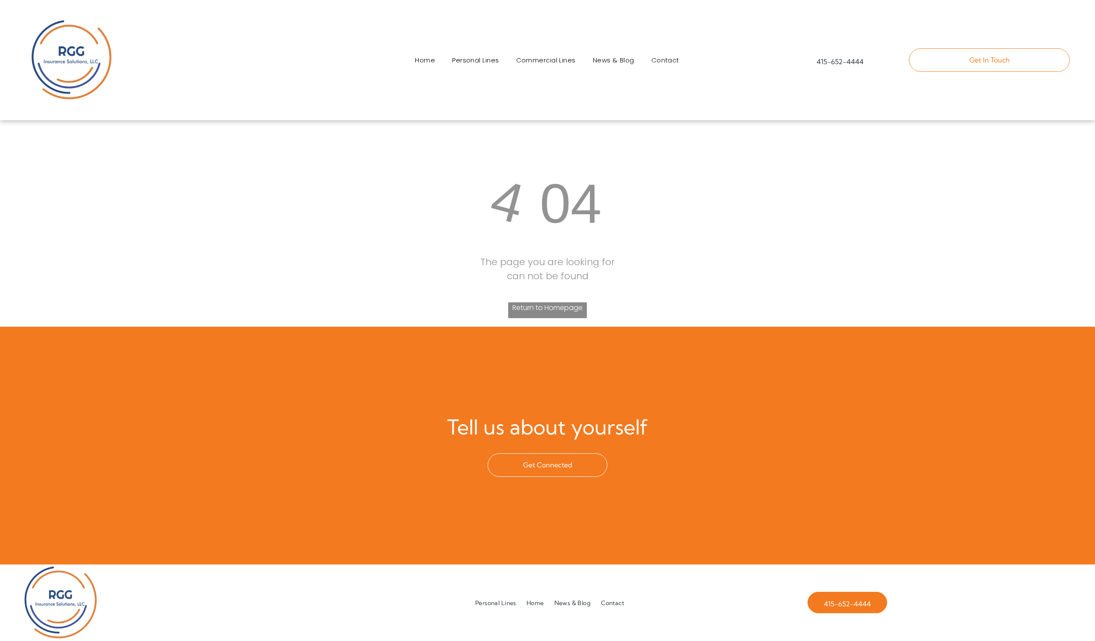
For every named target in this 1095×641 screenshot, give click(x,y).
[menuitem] (425, 60)
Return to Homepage (547, 308)
